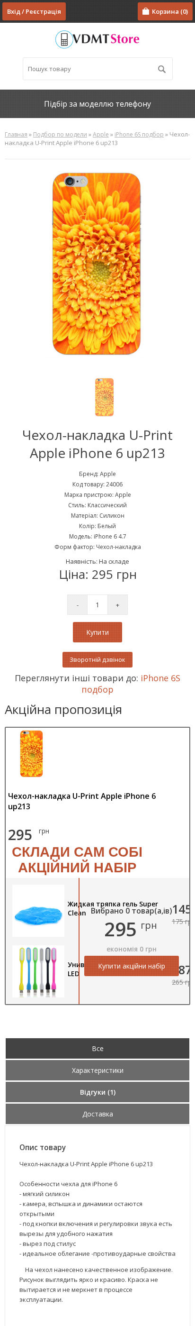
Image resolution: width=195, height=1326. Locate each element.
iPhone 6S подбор (139, 134)
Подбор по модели (60, 134)
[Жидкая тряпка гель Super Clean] (38, 934)
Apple (101, 134)
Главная (16, 134)
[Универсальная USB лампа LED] (38, 995)
